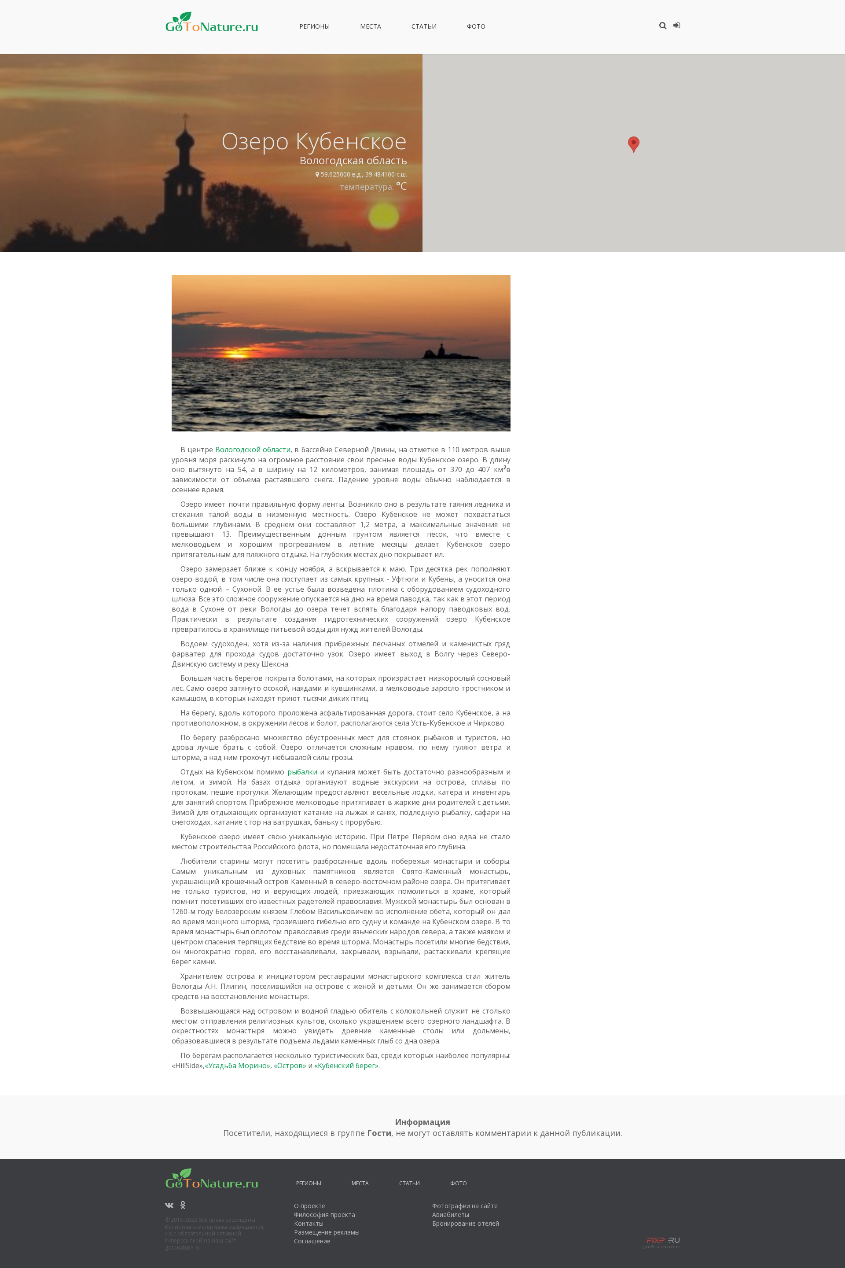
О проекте (309, 1206)
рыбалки (302, 772)
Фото (476, 27)
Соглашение (312, 1241)
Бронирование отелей (465, 1223)
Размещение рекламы (327, 1232)
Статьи (424, 27)
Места (370, 27)
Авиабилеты (450, 1214)
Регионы (314, 27)
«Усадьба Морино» (237, 1065)
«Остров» (290, 1065)
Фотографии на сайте (465, 1206)
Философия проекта (324, 1214)
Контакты (308, 1223)
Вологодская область (353, 160)
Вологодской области (252, 449)
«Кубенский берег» (346, 1065)
